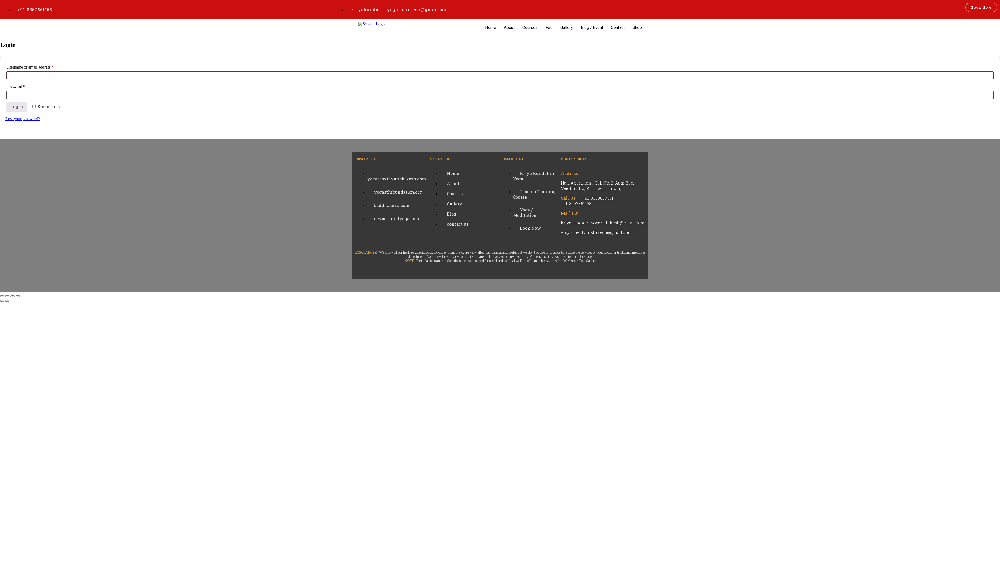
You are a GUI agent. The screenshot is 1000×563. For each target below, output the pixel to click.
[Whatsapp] (6, 214)
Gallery (566, 27)
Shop (637, 27)
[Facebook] (6, 175)
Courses (530, 27)
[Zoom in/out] (2, 296)
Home (490, 27)
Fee (549, 27)
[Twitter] (6, 188)
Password (23, 86)
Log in (16, 107)
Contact (618, 27)
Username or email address (37, 66)
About (509, 27)
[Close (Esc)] (18, 296)
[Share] (12, 296)
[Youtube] (6, 201)
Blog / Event (592, 27)
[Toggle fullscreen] (7, 296)
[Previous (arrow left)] (2, 301)
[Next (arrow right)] (7, 301)
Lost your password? (22, 119)
